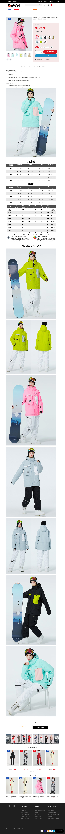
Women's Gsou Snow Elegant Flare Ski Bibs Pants (42, 767)
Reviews (29, 66)
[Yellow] (41, 42)
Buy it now (46, 55)
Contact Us (23, 810)
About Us (37, 812)
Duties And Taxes (38, 818)
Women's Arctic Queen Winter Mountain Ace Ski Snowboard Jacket (45, 796)
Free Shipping (36, 66)
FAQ (22, 820)
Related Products (32, 747)
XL (51, 47)
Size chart (48, 59)
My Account (40, 1)
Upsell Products (32, 775)
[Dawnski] (14, 7)
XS (36, 47)
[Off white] (49, 37)
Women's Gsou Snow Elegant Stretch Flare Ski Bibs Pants (31, 767)
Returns (43, 66)
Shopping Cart (51, 1)
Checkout (57, 1)
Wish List (45, 1)
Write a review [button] (40, 727)
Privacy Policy (38, 816)
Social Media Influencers (40, 810)
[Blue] (41, 37)
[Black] (45, 37)
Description (22, 66)
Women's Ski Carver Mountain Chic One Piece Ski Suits (16, 796)
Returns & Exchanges (25, 816)
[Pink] (37, 37)
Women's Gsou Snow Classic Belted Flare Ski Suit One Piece (18, 767)
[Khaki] (53, 37)
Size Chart (37, 814)
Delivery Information (25, 814)
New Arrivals (51, 810)
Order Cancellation (25, 818)
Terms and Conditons (39, 820)
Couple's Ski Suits (52, 812)
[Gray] (37, 42)
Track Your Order (24, 812)
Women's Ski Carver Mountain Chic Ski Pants (27, 796)
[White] (45, 42)
